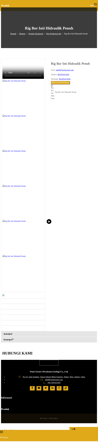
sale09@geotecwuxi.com (65, 70)
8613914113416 (63, 74)
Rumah (13, 34)
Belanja (22, 34)
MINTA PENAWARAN (60, 83)
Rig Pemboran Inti (53, 34)
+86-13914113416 (53, 383)
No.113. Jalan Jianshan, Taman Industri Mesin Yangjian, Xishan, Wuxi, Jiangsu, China (54, 377)
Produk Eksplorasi (35, 34)
